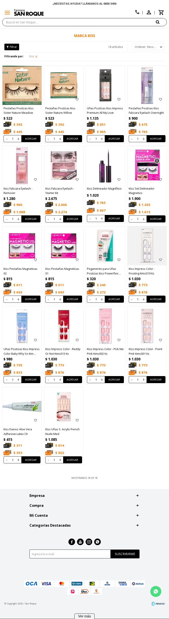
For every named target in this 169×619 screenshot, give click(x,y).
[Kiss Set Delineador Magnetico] (147, 165)
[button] (161, 22)
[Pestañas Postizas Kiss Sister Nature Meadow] (22, 85)
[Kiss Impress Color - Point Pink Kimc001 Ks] (147, 326)
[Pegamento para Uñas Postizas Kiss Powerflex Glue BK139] (105, 245)
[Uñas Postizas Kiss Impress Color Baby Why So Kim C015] (22, 326)
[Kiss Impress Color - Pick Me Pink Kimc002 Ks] (105, 326)
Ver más (84, 616)
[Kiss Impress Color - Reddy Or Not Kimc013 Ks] (63, 326)
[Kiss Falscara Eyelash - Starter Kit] (63, 165)
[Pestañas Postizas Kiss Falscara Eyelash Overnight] (147, 85)
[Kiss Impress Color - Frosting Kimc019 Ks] (147, 245)
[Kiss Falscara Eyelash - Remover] (22, 165)
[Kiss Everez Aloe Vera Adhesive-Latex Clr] (22, 406)
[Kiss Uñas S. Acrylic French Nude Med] (63, 406)
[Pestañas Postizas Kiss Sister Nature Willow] (63, 85)
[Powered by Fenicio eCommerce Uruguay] (158, 603)
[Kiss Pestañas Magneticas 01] (63, 245)
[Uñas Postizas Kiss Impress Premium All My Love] (105, 85)
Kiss (31, 56)
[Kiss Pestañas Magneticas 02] (22, 245)
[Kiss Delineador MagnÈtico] (105, 165)
